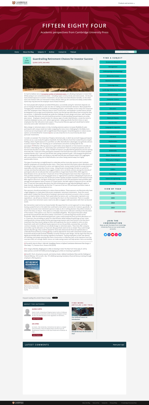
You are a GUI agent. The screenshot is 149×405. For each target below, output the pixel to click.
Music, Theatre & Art (113, 155)
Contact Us (62, 52)
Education (113, 109)
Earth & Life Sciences (113, 104)
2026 (113, 193)
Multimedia (113, 151)
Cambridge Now (113, 85)
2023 (113, 208)
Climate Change (113, 95)
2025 (113, 198)
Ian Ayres (35, 324)
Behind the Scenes (113, 76)
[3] (48, 232)
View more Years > (120, 212)
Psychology (113, 174)
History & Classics (113, 118)
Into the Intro (112, 123)
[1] (50, 133)
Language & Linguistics (112, 127)
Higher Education (113, 113)
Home (17, 52)
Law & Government (112, 132)
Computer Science (113, 99)
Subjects (41, 52)
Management (113, 67)
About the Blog (28, 52)
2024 (113, 203)
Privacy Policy (113, 403)
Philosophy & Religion (113, 160)
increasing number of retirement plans (54, 94)
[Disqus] (74, 370)
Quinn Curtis (37, 309)
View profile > (37, 319)
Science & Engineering (113, 179)
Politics (113, 169)
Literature (113, 137)
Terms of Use (96, 403)
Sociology (113, 183)
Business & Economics (113, 81)
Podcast (73, 52)
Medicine (113, 146)
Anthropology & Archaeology (112, 71)
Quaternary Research (113, 62)
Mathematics (113, 141)
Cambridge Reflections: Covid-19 (112, 90)
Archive (51, 52)
